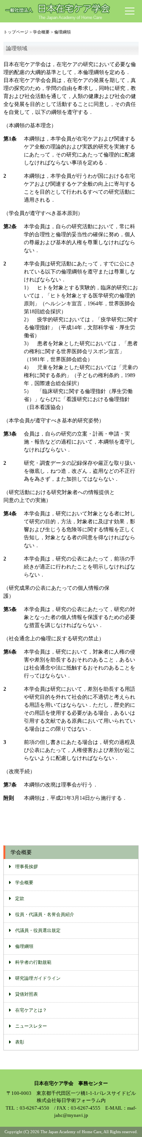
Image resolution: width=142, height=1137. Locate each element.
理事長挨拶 (26, 866)
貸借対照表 (26, 994)
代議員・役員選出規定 (38, 930)
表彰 (19, 1042)
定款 (19, 898)
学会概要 (24, 882)
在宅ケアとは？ (31, 1010)
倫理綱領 (24, 946)
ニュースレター (31, 1026)
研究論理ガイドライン (38, 978)
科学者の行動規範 (33, 962)
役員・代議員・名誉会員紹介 (44, 914)
